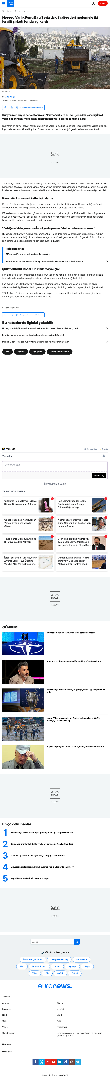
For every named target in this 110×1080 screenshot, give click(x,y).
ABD (22, 966)
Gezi (4, 1021)
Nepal (87, 966)
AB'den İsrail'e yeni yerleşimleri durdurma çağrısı (29, 254)
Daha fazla (7, 1051)
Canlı (102, 3)
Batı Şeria (37, 351)
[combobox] (55, 942)
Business (6, 1009)
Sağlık (60, 973)
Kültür (59, 1021)
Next (4, 1015)
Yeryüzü (60, 1009)
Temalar (6, 996)
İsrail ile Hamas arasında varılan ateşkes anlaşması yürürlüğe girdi (33, 335)
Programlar (62, 1027)
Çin (47, 973)
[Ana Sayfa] (3, 11)
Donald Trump (39, 966)
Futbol (75, 973)
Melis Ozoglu (10, 97)
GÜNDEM (9, 627)
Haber (9, 11)
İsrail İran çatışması (32, 959)
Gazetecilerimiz (9, 1033)
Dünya (17, 11)
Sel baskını (81, 959)
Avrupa (5, 1003)
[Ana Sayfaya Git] (10, 3)
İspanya (72, 966)
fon (7, 351)
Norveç (27, 11)
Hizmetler (6, 1044)
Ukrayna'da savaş (59, 959)
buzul (57, 966)
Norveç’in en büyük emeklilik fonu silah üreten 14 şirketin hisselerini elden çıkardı (40, 328)
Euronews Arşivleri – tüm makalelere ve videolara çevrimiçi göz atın (79, 1034)
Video (5, 1027)
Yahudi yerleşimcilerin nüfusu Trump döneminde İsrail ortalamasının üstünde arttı (44, 261)
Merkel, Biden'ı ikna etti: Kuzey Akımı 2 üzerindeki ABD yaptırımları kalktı (35, 342)
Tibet (34, 973)
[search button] (77, 942)
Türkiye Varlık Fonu (59, 351)
